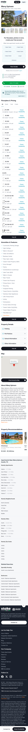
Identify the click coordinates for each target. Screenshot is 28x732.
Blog (2, 640)
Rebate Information (6, 638)
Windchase (4, 446)
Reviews (3, 659)
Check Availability (22, 110)
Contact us (14, 622)
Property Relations (6, 643)
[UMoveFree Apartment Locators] (6, 609)
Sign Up (17, 2)
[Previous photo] (3, 19)
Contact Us (6, 729)
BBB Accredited (5, 669)
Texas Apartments (6, 652)
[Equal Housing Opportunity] (16, 609)
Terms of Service (6, 661)
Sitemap (3, 666)
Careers (3, 657)
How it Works (5, 633)
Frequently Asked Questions (9, 635)
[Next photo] (25, 19)
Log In (23, 2)
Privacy (3, 664)
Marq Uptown (7, 6)
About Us (3, 654)
